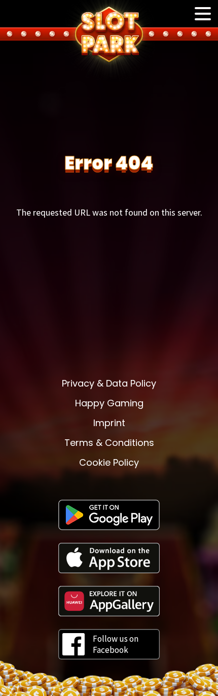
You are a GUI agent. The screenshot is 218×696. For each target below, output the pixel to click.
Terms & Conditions (109, 442)
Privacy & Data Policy (109, 383)
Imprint (109, 422)
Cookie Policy (109, 462)
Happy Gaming (109, 403)
